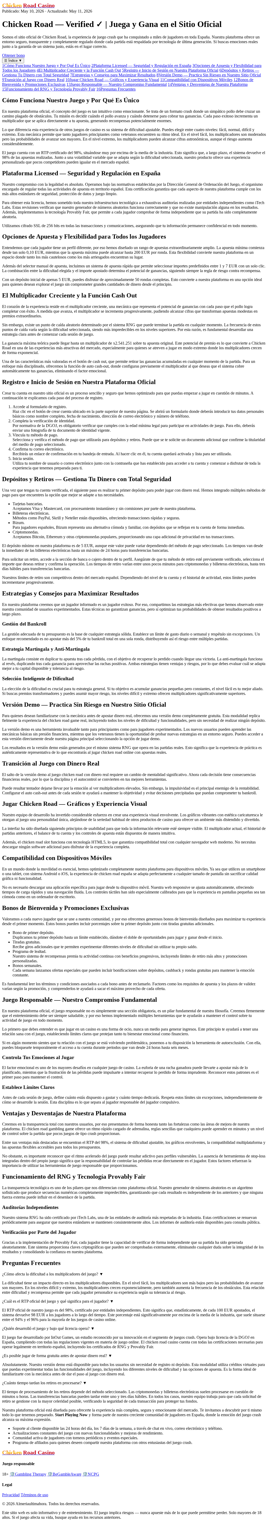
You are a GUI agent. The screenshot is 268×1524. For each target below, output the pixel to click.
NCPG (90, 1474)
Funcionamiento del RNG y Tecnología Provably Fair (48, 89)
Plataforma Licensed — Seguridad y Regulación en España (141, 65)
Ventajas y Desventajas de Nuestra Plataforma (208, 84)
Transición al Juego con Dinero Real (33, 79)
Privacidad (11, 1495)
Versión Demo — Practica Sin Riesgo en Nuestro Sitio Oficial (209, 75)
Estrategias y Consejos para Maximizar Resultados (112, 75)
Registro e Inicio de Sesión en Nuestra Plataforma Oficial (170, 70)
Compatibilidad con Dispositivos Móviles (196, 79)
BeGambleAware (64, 1474)
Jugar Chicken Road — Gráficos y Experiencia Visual (112, 79)
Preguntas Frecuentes (116, 89)
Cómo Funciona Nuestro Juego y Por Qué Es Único (46, 65)
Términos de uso (34, 1495)
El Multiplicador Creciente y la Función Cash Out (79, 70)
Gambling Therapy (28, 1474)
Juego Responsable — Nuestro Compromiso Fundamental (116, 84)
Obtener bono (13, 55)
